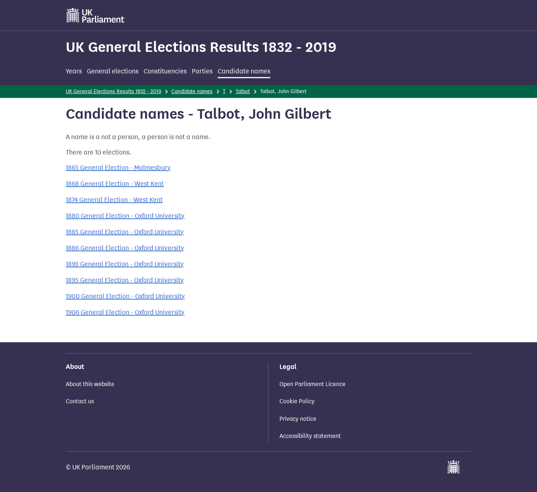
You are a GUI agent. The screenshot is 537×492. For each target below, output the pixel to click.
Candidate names (244, 71)
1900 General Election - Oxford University (125, 296)
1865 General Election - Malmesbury (118, 168)
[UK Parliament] (95, 15)
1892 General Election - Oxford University (125, 264)
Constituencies (165, 71)
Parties (202, 71)
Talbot (243, 91)
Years (74, 71)
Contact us (80, 401)
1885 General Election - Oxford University (125, 232)
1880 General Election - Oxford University (125, 216)
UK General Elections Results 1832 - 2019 (201, 47)
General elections (112, 71)
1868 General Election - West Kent (115, 184)
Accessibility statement (310, 435)
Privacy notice (297, 418)
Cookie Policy (297, 401)
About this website (90, 384)
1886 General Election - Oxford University (125, 248)
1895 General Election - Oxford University (125, 280)
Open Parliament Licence (312, 384)
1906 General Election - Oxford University (125, 312)
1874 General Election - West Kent (114, 200)
